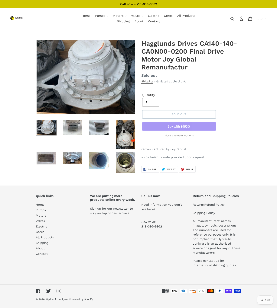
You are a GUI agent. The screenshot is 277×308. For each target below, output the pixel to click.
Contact (42, 254)
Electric (41, 226)
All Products (45, 237)
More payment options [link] (179, 135)
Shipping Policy (204, 213)
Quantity (148, 95)
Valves (40, 221)
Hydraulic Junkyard (57, 299)
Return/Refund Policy (208, 204)
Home (40, 204)
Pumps (41, 210)
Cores (40, 232)
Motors (41, 215)
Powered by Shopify (81, 299)
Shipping (147, 81)
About (40, 248)
